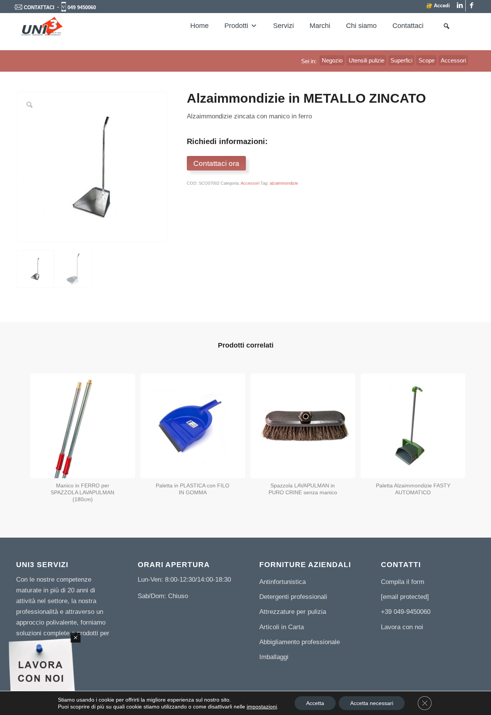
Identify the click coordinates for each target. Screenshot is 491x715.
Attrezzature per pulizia (292, 611)
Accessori (250, 183)
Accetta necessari (371, 703)
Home (199, 26)
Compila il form (402, 581)
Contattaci (407, 26)
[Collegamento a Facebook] (471, 5)
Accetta (315, 703)
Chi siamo (361, 26)
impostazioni (262, 707)
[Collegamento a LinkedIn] (459, 5)
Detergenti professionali (293, 596)
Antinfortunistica (282, 581)
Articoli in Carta (281, 627)
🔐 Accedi (438, 5)
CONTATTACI (39, 7)
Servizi (283, 26)
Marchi (320, 26)
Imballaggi (273, 657)
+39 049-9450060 (405, 611)
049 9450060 (82, 7)
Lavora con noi (402, 627)
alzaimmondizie (284, 183)
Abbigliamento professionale (299, 642)
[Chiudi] (76, 638)
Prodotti (236, 26)
